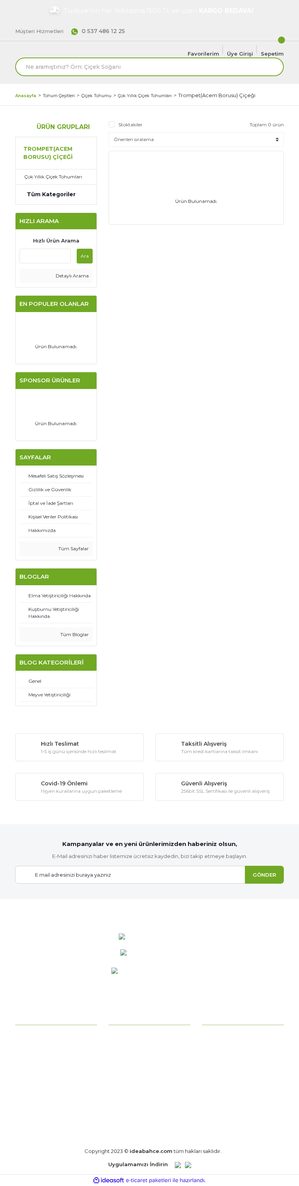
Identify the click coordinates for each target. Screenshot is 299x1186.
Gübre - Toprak (128, 1076)
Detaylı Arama (72, 276)
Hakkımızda (30, 1049)
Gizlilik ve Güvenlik (225, 1076)
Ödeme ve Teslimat (228, 1062)
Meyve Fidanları (129, 1102)
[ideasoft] (108, 1180)
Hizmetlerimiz (33, 1062)
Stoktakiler (130, 124)
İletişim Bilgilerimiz (39, 1076)
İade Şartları (217, 1088)
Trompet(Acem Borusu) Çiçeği (216, 95)
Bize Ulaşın (29, 1102)
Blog (21, 1114)
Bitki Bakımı (124, 1036)
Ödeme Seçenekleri (228, 1036)
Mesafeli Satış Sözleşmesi (236, 1049)
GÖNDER (264, 875)
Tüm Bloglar (74, 634)
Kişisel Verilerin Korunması (236, 1102)
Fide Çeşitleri (126, 1062)
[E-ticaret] (148, 1180)
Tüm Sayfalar (73, 548)
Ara (85, 256)
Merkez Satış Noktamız (46, 1088)
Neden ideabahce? (40, 1036)
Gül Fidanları (124, 1088)
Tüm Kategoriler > (133, 1114)
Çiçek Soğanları (128, 1049)
